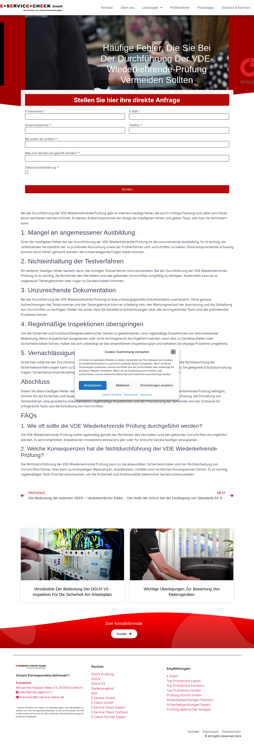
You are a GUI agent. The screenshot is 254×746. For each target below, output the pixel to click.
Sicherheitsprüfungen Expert (188, 704)
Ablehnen (122, 385)
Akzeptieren (92, 385)
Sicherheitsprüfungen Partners (190, 700)
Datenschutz (131, 394)
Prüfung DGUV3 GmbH (184, 695)
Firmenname (35, 111)
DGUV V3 (98, 683)
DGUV (95, 679)
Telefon (135, 125)
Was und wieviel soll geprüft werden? (52, 153)
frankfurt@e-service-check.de (41, 697)
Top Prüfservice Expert (184, 681)
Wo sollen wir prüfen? (41, 139)
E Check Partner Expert (108, 717)
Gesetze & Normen (236, 8)
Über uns (127, 8)
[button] (173, 352)
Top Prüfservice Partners (185, 685)
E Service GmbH (103, 698)
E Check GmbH (102, 702)
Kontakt (107, 8)
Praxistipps (205, 8)
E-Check (173, 676)
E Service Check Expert (109, 707)
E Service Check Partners (109, 712)
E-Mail (134, 111)
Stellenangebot (102, 688)
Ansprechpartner (38, 125)
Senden (127, 189)
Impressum (146, 394)
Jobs (94, 693)
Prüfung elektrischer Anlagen (189, 709)
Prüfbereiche (179, 8)
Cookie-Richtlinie (112, 394)
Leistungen (150, 8)
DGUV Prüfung (102, 674)
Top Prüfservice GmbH (184, 690)
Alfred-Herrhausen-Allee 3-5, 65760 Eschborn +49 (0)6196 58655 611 (49, 688)
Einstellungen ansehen (156, 385)
